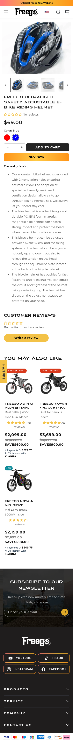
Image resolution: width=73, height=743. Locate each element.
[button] (6, 12)
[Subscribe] (64, 612)
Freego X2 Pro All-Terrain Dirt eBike (19, 406)
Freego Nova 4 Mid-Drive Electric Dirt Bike (19, 503)
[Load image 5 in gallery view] (63, 85)
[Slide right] (67, 86)
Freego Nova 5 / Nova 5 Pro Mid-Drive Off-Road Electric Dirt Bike (54, 406)
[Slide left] (5, 86)
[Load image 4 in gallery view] (48, 85)
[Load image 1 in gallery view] (17, 85)
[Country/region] (47, 12)
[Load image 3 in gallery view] (32, 85)
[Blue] (15, 137)
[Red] (7, 137)
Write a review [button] (26, 338)
